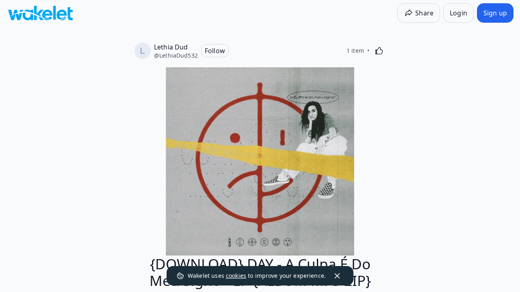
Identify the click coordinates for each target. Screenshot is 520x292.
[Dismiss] (337, 275)
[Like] (379, 50)
